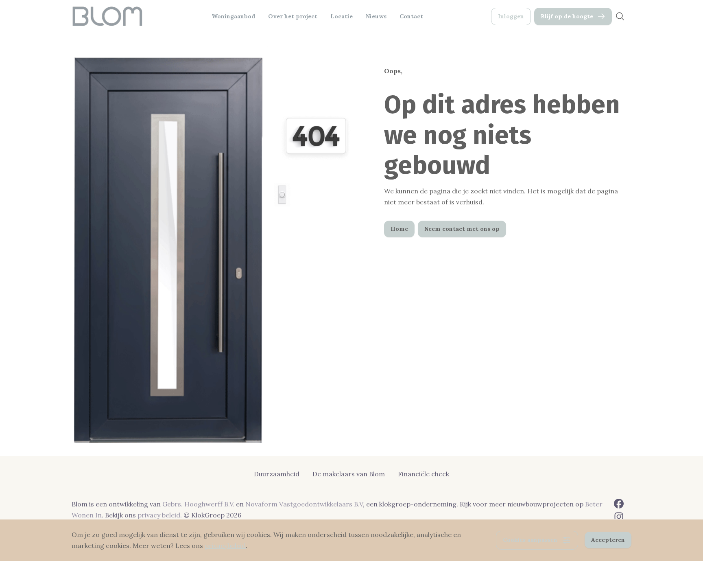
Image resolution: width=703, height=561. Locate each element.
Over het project (292, 16)
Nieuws (376, 16)
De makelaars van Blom (348, 474)
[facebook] (619, 503)
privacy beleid (159, 515)
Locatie (341, 16)
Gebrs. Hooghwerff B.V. (198, 504)
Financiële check (423, 474)
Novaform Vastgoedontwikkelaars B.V (304, 504)
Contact (411, 16)
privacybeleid (225, 545)
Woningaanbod (233, 16)
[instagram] (619, 517)
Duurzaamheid (276, 474)
